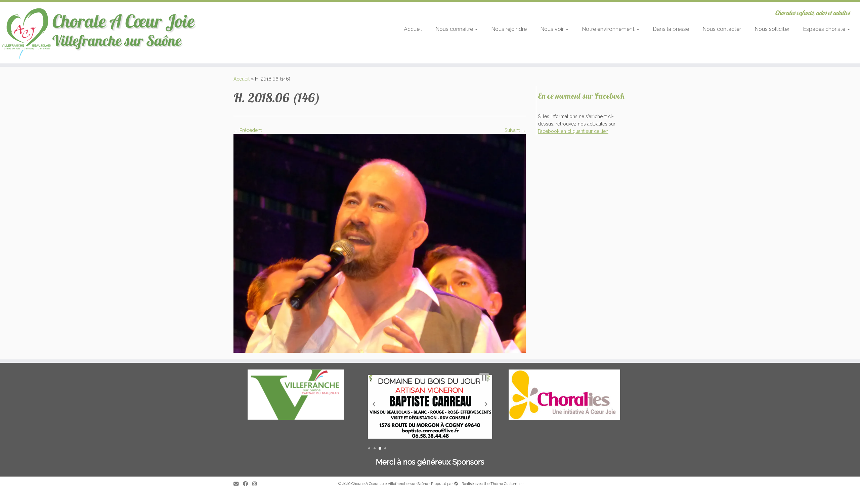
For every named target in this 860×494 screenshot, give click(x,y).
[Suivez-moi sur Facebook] (247, 484)
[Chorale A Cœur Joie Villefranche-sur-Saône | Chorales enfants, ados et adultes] (99, 32)
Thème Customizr (506, 484)
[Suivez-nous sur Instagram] (256, 484)
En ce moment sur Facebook (581, 96)
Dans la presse (671, 29)
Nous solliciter (772, 29)
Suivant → (515, 130)
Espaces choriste (825, 29)
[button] (374, 404)
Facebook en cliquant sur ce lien (573, 131)
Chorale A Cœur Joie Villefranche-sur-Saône (389, 484)
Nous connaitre (454, 29)
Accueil (413, 29)
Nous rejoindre (509, 29)
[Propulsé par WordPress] (456, 482)
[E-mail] (238, 484)
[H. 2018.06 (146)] (379, 243)
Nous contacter (721, 29)
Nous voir (552, 29)
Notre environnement (609, 29)
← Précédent (247, 130)
